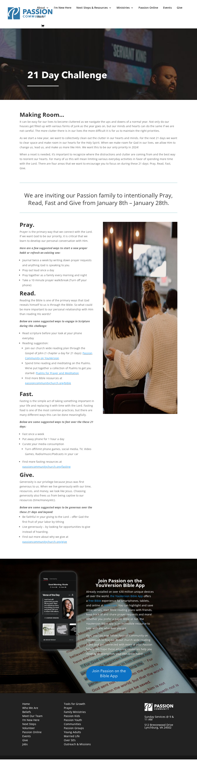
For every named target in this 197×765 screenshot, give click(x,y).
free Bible (94, 601)
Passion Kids (72, 716)
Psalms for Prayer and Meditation (57, 373)
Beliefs (26, 712)
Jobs (25, 744)
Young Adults (72, 732)
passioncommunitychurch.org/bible (48, 383)
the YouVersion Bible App (126, 596)
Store (40, 16)
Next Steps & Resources (92, 7)
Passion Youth (73, 720)
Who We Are (30, 708)
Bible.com (110, 605)
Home (26, 704)
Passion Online (148, 7)
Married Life (72, 736)
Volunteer (28, 728)
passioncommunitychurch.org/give (44, 542)
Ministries (123, 7)
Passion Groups (74, 728)
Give (179, 7)
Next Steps (29, 724)
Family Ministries (75, 712)
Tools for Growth (74, 704)
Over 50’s (70, 740)
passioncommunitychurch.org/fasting (46, 466)
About (41, 7)
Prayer (68, 708)
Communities (72, 724)
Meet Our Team (32, 716)
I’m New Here (62, 7)
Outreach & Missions (77, 744)
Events (167, 7)
